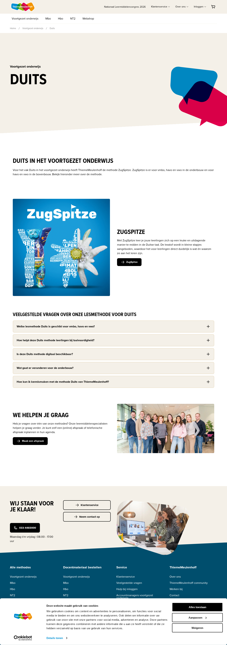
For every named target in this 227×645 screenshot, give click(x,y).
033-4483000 (27, 528)
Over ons (175, 576)
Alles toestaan (197, 607)
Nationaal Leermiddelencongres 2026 (125, 7)
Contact (174, 595)
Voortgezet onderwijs (25, 18)
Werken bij (176, 589)
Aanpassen (195, 617)
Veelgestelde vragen (129, 583)
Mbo (48, 18)
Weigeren (197, 627)
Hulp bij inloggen (127, 589)
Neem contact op (89, 517)
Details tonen (54, 638)
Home (13, 28)
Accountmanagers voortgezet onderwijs (134, 596)
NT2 (72, 18)
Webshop (88, 18)
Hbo (60, 18)
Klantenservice (89, 505)
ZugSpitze (132, 262)
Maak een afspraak (33, 441)
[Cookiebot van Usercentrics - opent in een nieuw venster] (22, 638)
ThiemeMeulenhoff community (189, 583)
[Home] (23, 6)
